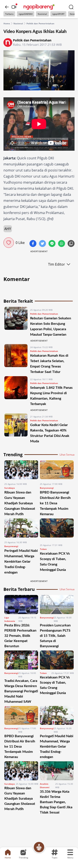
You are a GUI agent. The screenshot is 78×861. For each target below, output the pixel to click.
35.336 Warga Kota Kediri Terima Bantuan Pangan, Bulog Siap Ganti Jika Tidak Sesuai (56, 802)
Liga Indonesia (9, 619)
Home (6, 23)
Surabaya (9, 487)
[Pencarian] (71, 6)
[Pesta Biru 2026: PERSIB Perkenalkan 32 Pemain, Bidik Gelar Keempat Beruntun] (21, 604)
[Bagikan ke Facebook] (33, 244)
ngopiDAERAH (25, 13)
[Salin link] (71, 244)
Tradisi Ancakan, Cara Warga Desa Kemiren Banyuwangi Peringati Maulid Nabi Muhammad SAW (21, 691)
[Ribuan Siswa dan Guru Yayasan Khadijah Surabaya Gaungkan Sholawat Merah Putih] (21, 469)
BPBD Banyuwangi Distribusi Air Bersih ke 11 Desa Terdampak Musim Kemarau (55, 503)
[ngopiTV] (13, 6)
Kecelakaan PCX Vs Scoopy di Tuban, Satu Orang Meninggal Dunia (55, 685)
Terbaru (9, 13)
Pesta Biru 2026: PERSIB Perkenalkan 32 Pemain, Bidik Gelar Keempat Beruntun (20, 636)
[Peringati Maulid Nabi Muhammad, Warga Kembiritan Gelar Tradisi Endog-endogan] (21, 528)
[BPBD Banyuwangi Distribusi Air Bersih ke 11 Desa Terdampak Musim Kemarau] (57, 469)
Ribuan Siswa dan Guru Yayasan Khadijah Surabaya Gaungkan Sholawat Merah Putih (19, 503)
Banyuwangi (47, 487)
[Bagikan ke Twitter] (43, 244)
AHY (7, 228)
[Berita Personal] (39, 847)
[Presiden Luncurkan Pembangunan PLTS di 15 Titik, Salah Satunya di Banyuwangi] (57, 604)
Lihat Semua (67, 454)
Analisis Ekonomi (44, 785)
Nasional (42, 13)
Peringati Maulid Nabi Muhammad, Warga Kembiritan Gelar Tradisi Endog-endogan (21, 561)
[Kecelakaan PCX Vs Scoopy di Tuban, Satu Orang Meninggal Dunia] (57, 529)
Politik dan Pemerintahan (40, 23)
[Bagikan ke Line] (52, 244)
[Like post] (8, 242)
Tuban (43, 549)
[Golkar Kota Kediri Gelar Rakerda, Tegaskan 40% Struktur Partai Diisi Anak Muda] (16, 428)
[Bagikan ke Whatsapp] (62, 244)
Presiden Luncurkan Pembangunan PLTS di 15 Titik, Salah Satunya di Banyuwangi (55, 636)
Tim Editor (56, 264)
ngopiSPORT (58, 13)
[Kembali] (6, 6)
